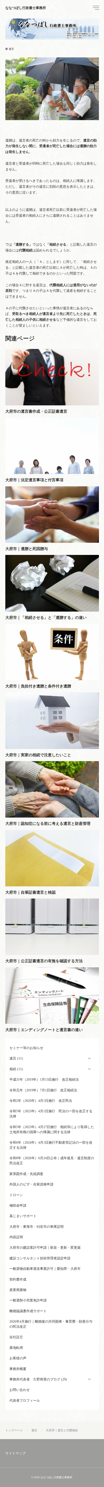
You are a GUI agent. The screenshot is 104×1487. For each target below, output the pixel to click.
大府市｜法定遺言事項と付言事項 (34, 480)
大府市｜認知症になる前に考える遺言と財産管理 (47, 823)
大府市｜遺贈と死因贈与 (26, 549)
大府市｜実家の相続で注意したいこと (38, 755)
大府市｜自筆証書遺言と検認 (30, 892)
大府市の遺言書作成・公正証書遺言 (36, 411)
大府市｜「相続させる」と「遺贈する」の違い (46, 617)
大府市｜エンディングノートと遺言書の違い (44, 1030)
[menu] (95, 7)
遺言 (11, 48)
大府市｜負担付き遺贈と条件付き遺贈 (38, 686)
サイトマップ (15, 1453)
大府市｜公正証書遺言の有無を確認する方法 (44, 961)
